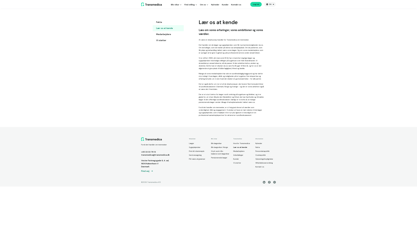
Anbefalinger (238, 155)
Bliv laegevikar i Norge (219, 147)
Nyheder (215, 4)
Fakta (159, 22)
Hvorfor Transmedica (241, 143)
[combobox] (270, 4)
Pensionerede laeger (219, 158)
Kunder (225, 4)
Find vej (145, 171)
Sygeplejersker (194, 147)
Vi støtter (161, 40)
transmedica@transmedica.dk (155, 155)
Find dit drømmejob (196, 151)
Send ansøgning (195, 155)
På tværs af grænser (197, 159)
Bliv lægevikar (216, 143)
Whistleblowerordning (264, 163)
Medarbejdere (163, 34)
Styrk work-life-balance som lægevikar (220, 152)
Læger (191, 143)
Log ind (256, 4)
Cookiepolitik (260, 155)
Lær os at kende (164, 28)
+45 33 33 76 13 (148, 152)
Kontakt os (236, 4)
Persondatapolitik (262, 151)
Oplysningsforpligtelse (264, 159)
